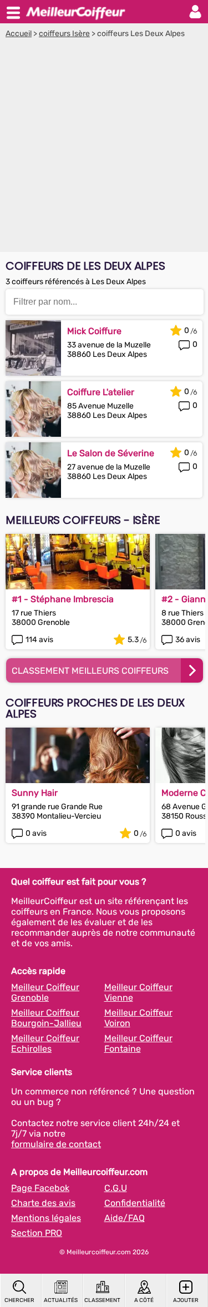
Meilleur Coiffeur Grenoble (45, 992)
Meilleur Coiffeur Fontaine (138, 1043)
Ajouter (186, 1300)
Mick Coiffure (94, 331)
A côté (144, 1300)
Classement (102, 1300)
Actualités (61, 1300)
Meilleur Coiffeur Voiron (138, 1017)
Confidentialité (134, 1203)
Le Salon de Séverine (110, 453)
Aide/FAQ (124, 1218)
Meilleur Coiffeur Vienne (138, 992)
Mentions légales (46, 1218)
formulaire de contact (56, 1144)
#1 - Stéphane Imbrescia (63, 599)
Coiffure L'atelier (100, 392)
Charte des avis (43, 1203)
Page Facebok (40, 1188)
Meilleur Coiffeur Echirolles (45, 1043)
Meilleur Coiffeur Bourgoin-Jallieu (46, 1017)
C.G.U (115, 1188)
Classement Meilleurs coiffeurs (90, 670)
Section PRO (36, 1233)
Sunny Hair (35, 793)
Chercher (19, 1300)
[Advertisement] (104, 148)
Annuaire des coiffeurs (75, 11)
